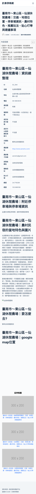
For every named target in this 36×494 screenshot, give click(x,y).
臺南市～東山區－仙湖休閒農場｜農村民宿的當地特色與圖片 (18, 53)
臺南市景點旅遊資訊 (26, 34)
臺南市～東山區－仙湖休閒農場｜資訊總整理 (16, 45)
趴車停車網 (8, 3)
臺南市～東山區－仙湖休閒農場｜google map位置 (18, 59)
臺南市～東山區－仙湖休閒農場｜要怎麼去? (16, 57)
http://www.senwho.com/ (21, 149)
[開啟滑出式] (33, 3)
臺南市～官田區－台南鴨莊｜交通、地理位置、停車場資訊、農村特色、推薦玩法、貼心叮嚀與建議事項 (18, 444)
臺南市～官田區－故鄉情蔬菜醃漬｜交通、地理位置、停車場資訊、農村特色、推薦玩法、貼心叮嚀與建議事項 (18, 418)
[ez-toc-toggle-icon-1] (32, 43)
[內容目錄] (33, 42)
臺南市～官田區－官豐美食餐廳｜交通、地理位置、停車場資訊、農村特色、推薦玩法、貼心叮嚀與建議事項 (18, 470)
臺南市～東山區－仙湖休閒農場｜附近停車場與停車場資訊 (17, 49)
